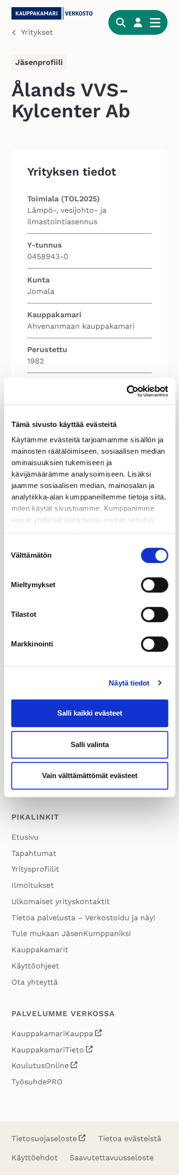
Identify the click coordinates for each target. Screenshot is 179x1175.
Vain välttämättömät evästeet (89, 775)
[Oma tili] (138, 22)
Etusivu (25, 837)
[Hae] (120, 22)
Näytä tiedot (129, 683)
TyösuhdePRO (37, 1081)
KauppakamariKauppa (57, 1034)
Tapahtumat (33, 853)
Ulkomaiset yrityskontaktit (60, 901)
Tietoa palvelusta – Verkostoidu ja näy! (83, 917)
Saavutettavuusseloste (112, 1157)
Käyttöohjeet (35, 965)
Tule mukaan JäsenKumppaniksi (71, 933)
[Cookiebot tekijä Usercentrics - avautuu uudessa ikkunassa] (127, 391)
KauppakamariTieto (52, 1051)
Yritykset (37, 32)
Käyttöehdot (34, 1157)
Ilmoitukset (32, 885)
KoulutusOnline (44, 1066)
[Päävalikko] (155, 22)
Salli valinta (90, 744)
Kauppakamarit (39, 949)
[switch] (154, 585)
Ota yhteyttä (34, 982)
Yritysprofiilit (35, 868)
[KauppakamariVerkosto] (54, 13)
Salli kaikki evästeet (89, 713)
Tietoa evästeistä (129, 1138)
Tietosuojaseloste (44, 1138)
